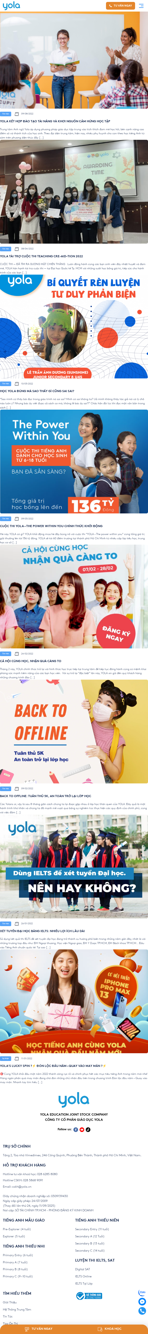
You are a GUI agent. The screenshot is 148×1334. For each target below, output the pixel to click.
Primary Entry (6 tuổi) (18, 1255)
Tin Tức (8, 1316)
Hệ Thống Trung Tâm (17, 1309)
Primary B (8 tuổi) (15, 1269)
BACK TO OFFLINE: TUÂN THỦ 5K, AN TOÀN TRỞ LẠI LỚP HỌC (45, 796)
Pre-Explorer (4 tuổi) (17, 1229)
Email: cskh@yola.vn (17, 1186)
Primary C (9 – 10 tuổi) (18, 1276)
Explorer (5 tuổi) (14, 1236)
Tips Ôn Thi (10, 1323)
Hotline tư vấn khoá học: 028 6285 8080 (30, 1174)
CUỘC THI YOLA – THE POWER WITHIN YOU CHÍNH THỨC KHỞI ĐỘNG (51, 526)
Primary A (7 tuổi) (15, 1262)
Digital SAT (82, 1269)
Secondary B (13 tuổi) (90, 1243)
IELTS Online (83, 1276)
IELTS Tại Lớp (83, 1283)
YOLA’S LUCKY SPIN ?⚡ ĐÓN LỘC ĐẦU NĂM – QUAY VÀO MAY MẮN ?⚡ (53, 1066)
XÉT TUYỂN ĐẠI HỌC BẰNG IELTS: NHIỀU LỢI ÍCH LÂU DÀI (42, 931)
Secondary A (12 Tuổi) (90, 1236)
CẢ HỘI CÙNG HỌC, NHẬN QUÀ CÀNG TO (30, 661)
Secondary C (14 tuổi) (90, 1250)
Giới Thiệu (10, 1302)
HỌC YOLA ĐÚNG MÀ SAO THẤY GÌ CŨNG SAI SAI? (37, 391)
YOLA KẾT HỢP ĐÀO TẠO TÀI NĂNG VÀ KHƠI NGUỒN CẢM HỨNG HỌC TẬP (55, 121)
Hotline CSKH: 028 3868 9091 (23, 1180)
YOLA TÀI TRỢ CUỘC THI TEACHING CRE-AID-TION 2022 (41, 256)
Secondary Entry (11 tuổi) (92, 1229)
